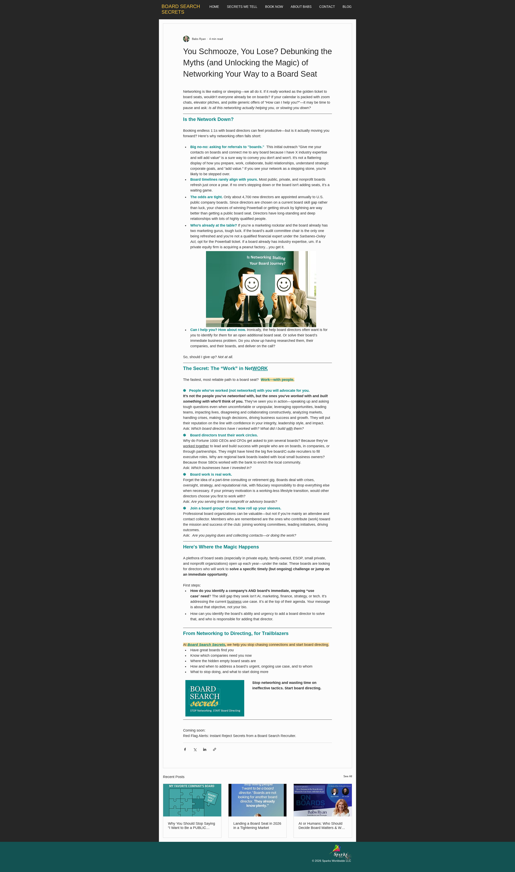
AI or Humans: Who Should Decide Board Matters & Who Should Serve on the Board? (322, 825)
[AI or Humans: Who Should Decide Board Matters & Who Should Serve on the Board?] (323, 800)
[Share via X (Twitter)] (195, 749)
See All (347, 776)
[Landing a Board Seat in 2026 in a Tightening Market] (258, 800)
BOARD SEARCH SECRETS (181, 9)
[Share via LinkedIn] (205, 749)
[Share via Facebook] (185, 749)
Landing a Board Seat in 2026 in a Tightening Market (257, 825)
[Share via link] (214, 749)
